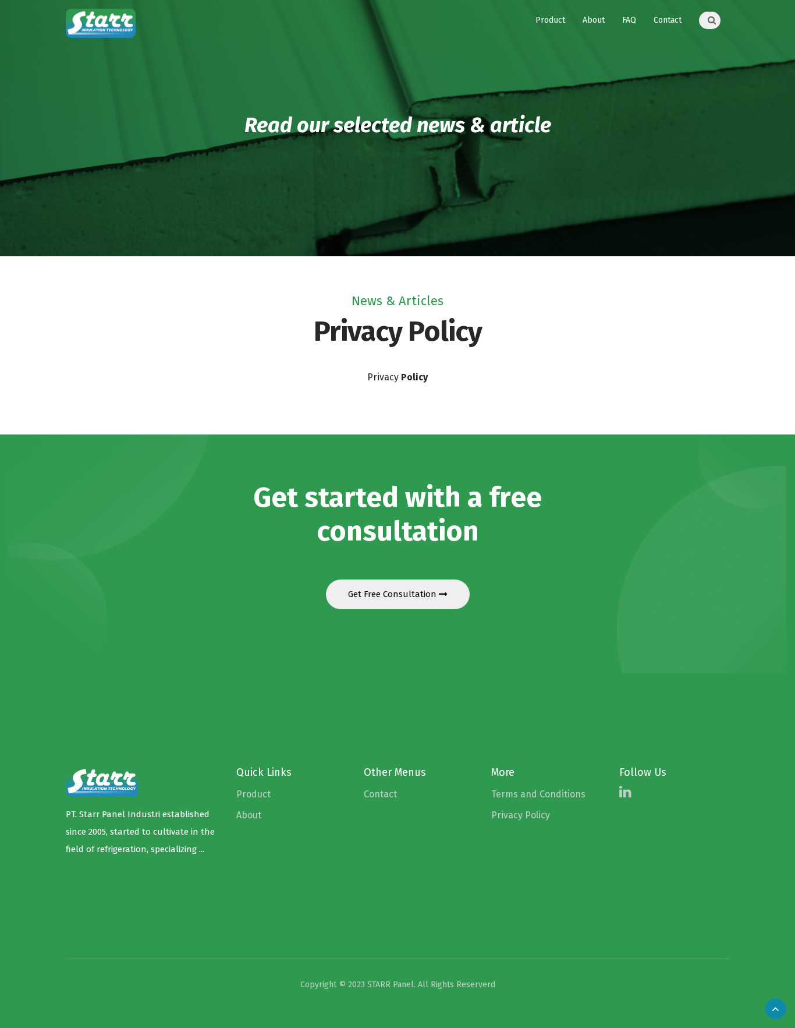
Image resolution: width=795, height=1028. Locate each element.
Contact (668, 20)
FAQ (629, 20)
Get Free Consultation (393, 594)
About (594, 20)
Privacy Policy (520, 815)
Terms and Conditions (538, 794)
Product (550, 20)
